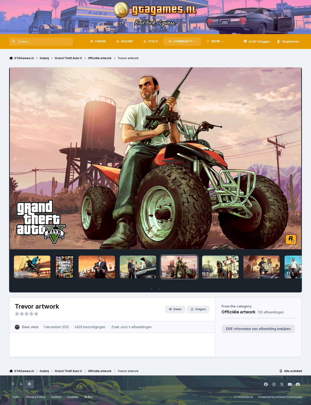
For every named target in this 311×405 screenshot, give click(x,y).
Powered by (280, 397)
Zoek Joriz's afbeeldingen (131, 327)
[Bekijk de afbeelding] (32, 267)
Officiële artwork (238, 311)
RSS (90, 397)
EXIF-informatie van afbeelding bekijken (258, 329)
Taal (15, 397)
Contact (56, 397)
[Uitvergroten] (155, 158)
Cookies (73, 397)
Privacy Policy (35, 397)
